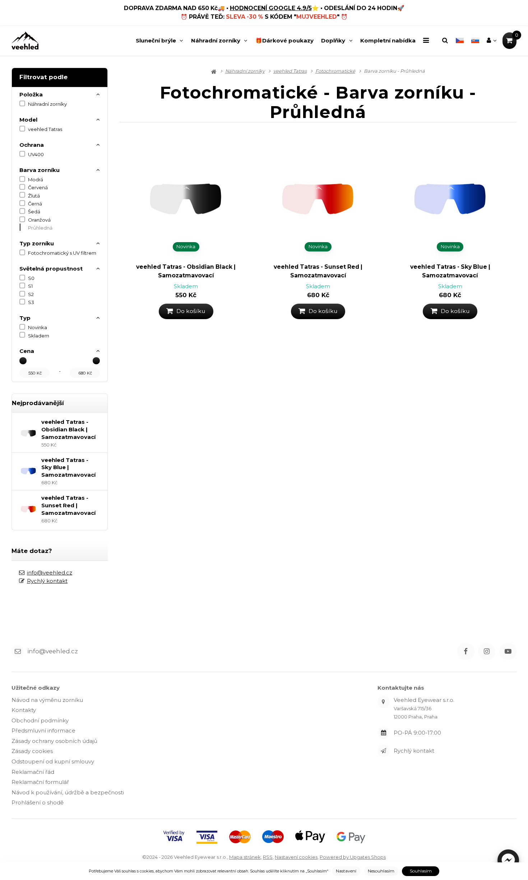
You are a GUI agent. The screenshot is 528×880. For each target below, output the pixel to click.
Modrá (35, 179)
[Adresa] (384, 702)
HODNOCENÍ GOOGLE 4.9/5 (271, 8)
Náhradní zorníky (215, 40)
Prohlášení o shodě (37, 802)
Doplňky (333, 40)
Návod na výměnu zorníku (47, 700)
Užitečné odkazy (35, 687)
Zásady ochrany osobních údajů (54, 741)
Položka (31, 94)
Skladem (38, 336)
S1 (30, 286)
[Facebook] (465, 651)
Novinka (37, 327)
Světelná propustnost (51, 268)
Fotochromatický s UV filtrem (62, 253)
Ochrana (31, 144)
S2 (31, 294)
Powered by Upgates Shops (353, 857)
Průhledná (40, 228)
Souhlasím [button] (421, 871)
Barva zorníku (39, 170)
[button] (508, 860)
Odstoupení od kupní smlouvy (52, 761)
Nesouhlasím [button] (381, 871)
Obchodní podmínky (40, 720)
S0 (31, 278)
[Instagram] (486, 651)
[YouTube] (508, 651)
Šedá (34, 211)
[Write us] (384, 751)
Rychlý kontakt (47, 580)
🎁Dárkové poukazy (284, 40)
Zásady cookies (32, 751)
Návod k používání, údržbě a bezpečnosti (67, 792)
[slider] (23, 360)
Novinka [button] (185, 246)
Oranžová (39, 220)
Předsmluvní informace (43, 730)
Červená (38, 187)
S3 (31, 302)
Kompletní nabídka (388, 40)
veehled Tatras (45, 129)
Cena (26, 351)
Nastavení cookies (296, 857)
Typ (25, 317)
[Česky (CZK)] (459, 40)
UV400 (36, 154)
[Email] (17, 651)
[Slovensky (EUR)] (475, 40)
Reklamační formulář (40, 782)
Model (28, 119)
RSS (268, 857)
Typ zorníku (36, 243)
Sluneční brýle (156, 40)
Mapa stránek (245, 857)
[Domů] (24, 40)
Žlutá (34, 196)
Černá (35, 204)
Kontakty (23, 710)
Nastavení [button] (346, 871)
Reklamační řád (32, 771)
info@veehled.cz (49, 572)
